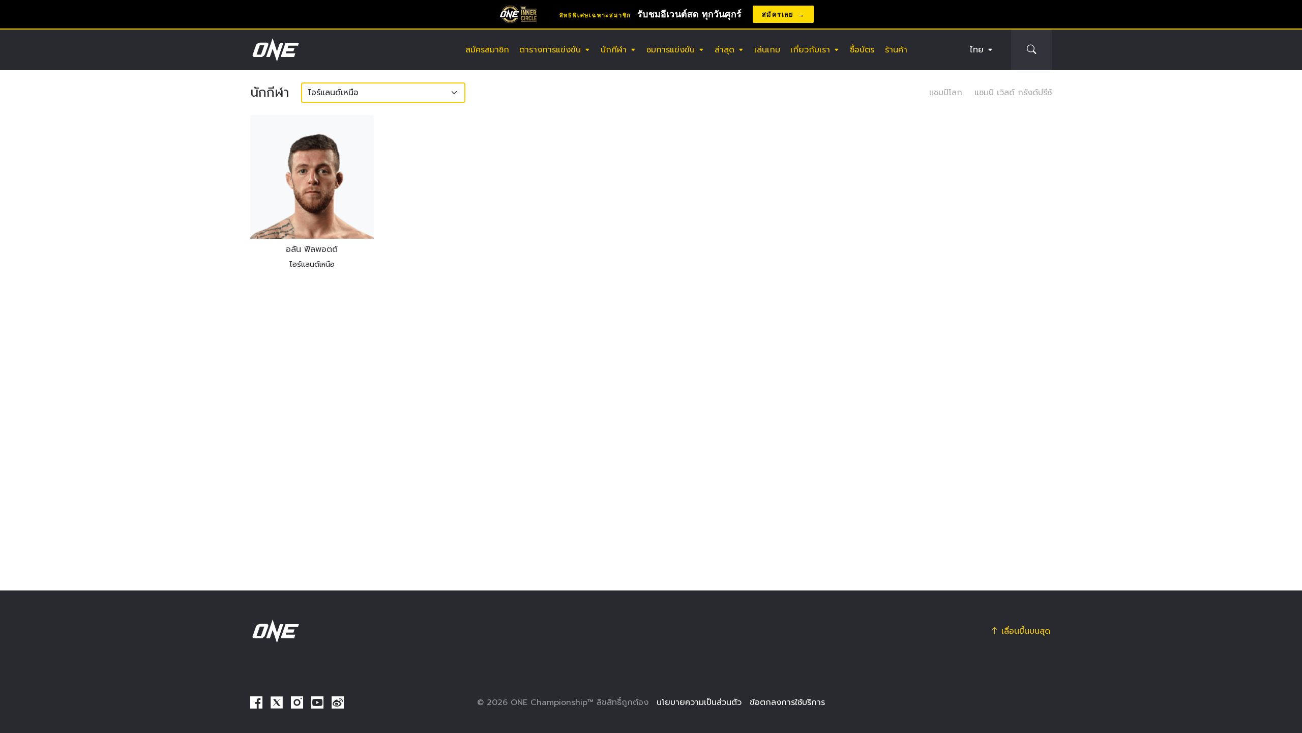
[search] (1031, 50)
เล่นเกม (767, 50)
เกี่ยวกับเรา (810, 50)
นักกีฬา (614, 50)
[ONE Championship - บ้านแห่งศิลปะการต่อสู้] (274, 50)
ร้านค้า (896, 50)
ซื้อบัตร (862, 50)
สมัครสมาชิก (487, 50)
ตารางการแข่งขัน (550, 50)
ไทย (977, 50)
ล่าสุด (724, 50)
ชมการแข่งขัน (670, 50)
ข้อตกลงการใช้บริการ (787, 702)
